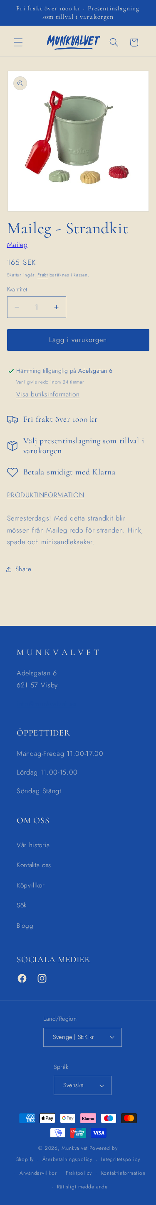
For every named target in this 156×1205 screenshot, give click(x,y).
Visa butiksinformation (48, 394)
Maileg (17, 244)
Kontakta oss (34, 865)
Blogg (25, 925)
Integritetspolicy (120, 1159)
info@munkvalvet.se (46, 704)
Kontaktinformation (123, 1173)
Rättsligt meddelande (82, 1186)
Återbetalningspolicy (67, 1159)
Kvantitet (17, 289)
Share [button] (23, 569)
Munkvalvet (75, 1148)
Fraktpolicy (79, 1173)
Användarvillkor (38, 1173)
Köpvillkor (31, 885)
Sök (22, 905)
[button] (18, 42)
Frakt (42, 274)
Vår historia (33, 845)
